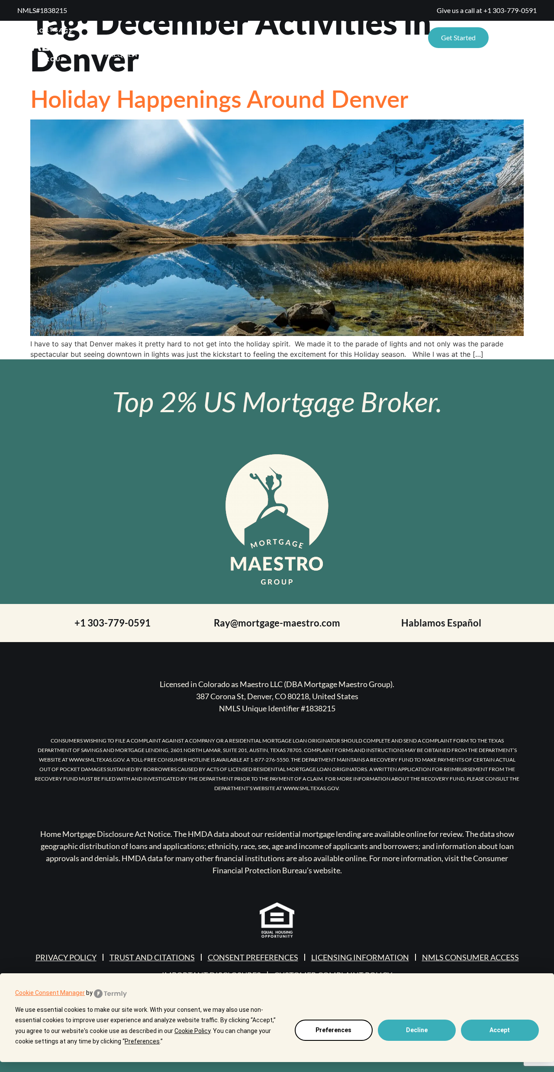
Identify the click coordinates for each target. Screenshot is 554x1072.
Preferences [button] (142, 1041)
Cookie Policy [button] (192, 1030)
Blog (276, 37)
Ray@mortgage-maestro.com (277, 623)
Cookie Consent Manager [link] (50, 992)
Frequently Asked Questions (158, 54)
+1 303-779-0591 (510, 10)
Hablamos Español (441, 623)
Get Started (458, 37)
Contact (318, 37)
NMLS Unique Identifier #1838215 (277, 708)
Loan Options (377, 37)
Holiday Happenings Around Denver (219, 98)
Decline (417, 1030)
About (237, 37)
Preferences (333, 1030)
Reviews (193, 37)
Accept (500, 1030)
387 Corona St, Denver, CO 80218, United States (277, 696)
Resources (124, 37)
